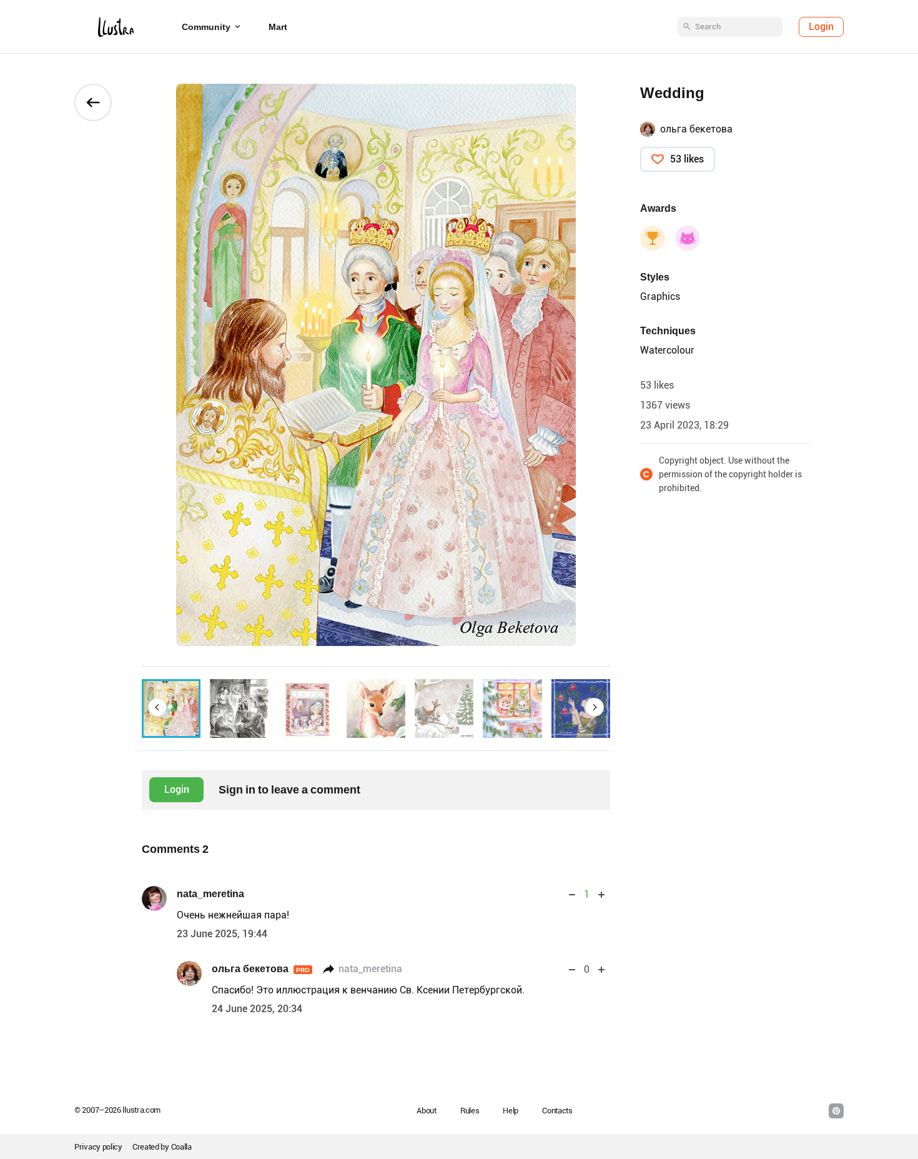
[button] (157, 707)
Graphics (660, 296)
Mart (278, 27)
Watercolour (667, 350)
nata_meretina (210, 894)
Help (510, 1110)
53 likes (687, 159)
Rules (470, 1110)
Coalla (181, 1147)
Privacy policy (98, 1147)
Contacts (557, 1110)
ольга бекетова (261, 969)
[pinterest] (836, 1110)
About (427, 1110)
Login (821, 26)
